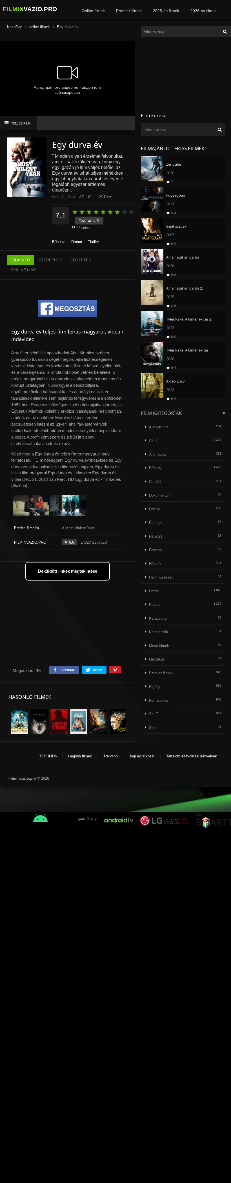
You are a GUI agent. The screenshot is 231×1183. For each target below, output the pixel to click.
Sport (153, 728)
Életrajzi (155, 523)
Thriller (93, 242)
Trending (110, 756)
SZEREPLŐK (50, 260)
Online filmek (93, 10)
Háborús (156, 564)
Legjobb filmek (80, 756)
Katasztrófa (158, 632)
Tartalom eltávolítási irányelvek (191, 756)
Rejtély (154, 686)
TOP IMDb (48, 756)
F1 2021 (155, 536)
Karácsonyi (158, 618)
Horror (154, 591)
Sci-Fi (154, 714)
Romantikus (158, 700)
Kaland (154, 604)
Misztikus (157, 659)
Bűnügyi (58, 242)
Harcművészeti (161, 577)
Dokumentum (160, 495)
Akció (153, 441)
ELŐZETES (80, 260)
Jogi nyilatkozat (142, 756)
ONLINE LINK (23, 270)
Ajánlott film (158, 427)
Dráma (76, 242)
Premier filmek (129, 10)
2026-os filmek (203, 10)
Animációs (157, 454)
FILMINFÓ (20, 260)
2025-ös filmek (166, 10)
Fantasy (155, 550)
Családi (155, 482)
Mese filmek (159, 646)
